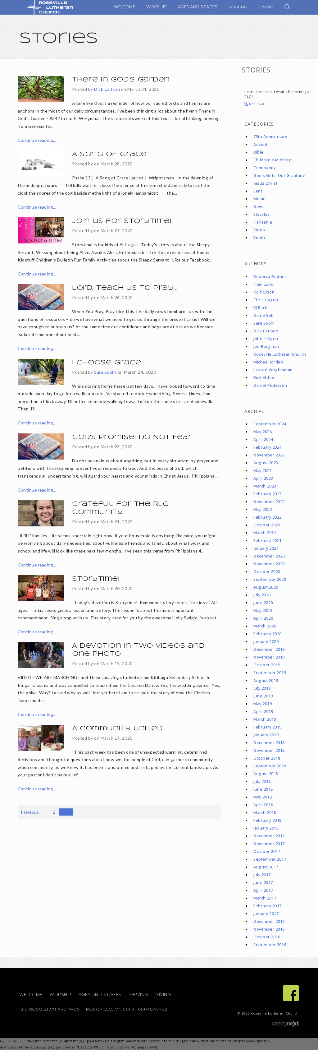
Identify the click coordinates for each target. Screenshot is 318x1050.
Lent (257, 191)
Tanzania (262, 222)
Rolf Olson (264, 292)
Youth (259, 237)
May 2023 (262, 470)
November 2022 (269, 501)
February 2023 (267, 494)
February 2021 (267, 540)
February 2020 (267, 633)
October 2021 (266, 525)
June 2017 (263, 882)
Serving (138, 994)
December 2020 (269, 556)
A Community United (117, 729)
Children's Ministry (272, 160)
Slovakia (261, 214)
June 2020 (263, 602)
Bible (258, 152)
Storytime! (96, 579)
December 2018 (269, 742)
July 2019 (262, 688)
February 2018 (267, 820)
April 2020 (263, 618)
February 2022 (267, 517)
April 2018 (263, 804)
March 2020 (264, 626)
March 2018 (264, 812)
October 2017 (266, 851)
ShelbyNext (285, 1024)
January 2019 (266, 735)
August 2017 (265, 867)
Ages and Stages (100, 994)
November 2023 (269, 455)
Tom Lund (263, 284)
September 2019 (269, 672)
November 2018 (269, 750)
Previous (30, 812)
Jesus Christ (265, 183)
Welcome (31, 994)
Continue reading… (37, 140)
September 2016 (269, 944)
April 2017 (263, 890)
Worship (60, 994)
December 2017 (269, 836)
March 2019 (264, 719)
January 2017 (266, 913)
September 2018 (269, 766)
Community (264, 167)
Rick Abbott (264, 377)
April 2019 (263, 711)
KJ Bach (260, 307)
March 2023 (264, 486)
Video (259, 230)
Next (66, 812)
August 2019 (265, 680)
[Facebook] (291, 993)
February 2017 (267, 906)
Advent (260, 144)
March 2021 (264, 532)
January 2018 (266, 828)
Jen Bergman (266, 346)
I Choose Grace (106, 363)
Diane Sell (263, 315)
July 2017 (262, 874)
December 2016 (269, 921)
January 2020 (266, 641)
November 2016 (269, 929)
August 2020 (265, 587)
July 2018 (262, 781)
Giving (163, 994)
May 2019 (262, 703)
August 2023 (265, 462)
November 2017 (269, 843)
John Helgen (265, 338)
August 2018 (265, 773)
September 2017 (269, 859)
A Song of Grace (109, 154)
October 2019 (266, 665)
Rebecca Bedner (269, 276)
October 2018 (266, 758)
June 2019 (263, 696)
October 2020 (266, 571)
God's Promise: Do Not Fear (132, 437)
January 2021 (266, 548)
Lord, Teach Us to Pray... (124, 288)
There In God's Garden (121, 80)
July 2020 (262, 595)
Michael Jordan (268, 362)
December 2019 (269, 649)
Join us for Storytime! (121, 221)
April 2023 (263, 478)
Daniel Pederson (270, 385)
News (259, 206)
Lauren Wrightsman (273, 369)
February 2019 (267, 727)
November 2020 (269, 564)
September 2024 (269, 424)
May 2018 (262, 797)
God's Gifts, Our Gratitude (279, 175)
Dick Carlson (107, 89)
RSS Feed (256, 104)
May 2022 (262, 509)
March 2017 (264, 898)
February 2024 (267, 447)
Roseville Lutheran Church (279, 354)
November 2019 (269, 657)
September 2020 (269, 579)
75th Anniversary (270, 136)
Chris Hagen (265, 300)
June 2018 (263, 789)
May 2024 (262, 431)
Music (259, 198)
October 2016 (266, 937)
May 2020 (262, 610)
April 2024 (263, 439)
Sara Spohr (105, 372)
